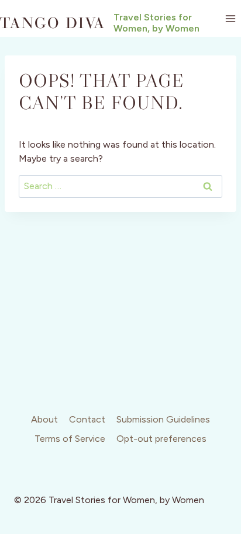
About (44, 419)
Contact (87, 419)
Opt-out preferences (161, 438)
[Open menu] (230, 18)
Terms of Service (70, 438)
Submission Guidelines (163, 419)
